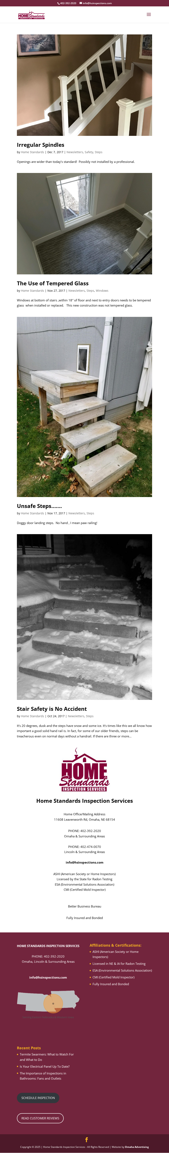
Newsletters (75, 152)
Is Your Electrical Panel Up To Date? (44, 1066)
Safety (89, 152)
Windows (102, 291)
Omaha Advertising (137, 1147)
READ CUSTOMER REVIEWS (40, 1118)
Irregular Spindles (40, 144)
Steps (98, 152)
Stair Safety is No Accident (52, 708)
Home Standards (32, 152)
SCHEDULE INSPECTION (38, 1098)
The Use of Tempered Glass (53, 283)
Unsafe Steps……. (39, 506)
